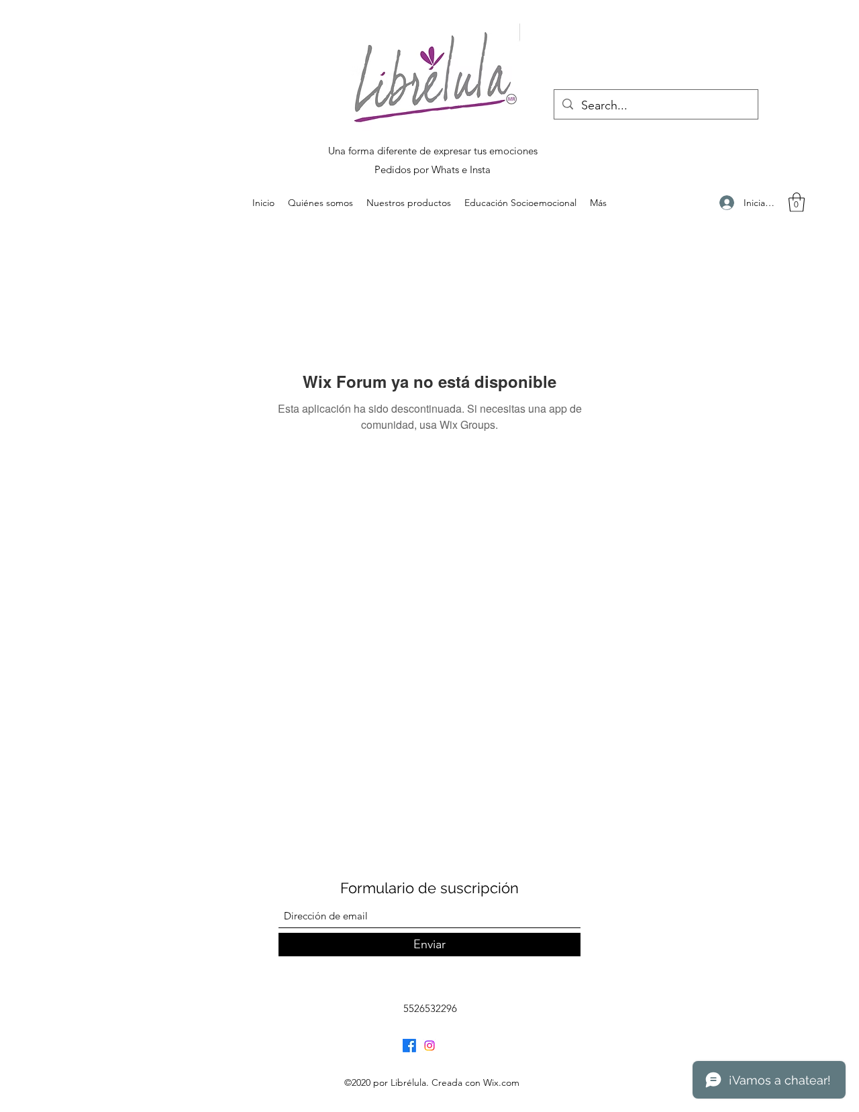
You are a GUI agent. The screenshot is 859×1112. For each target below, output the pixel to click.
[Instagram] (429, 1045)
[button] (797, 202)
